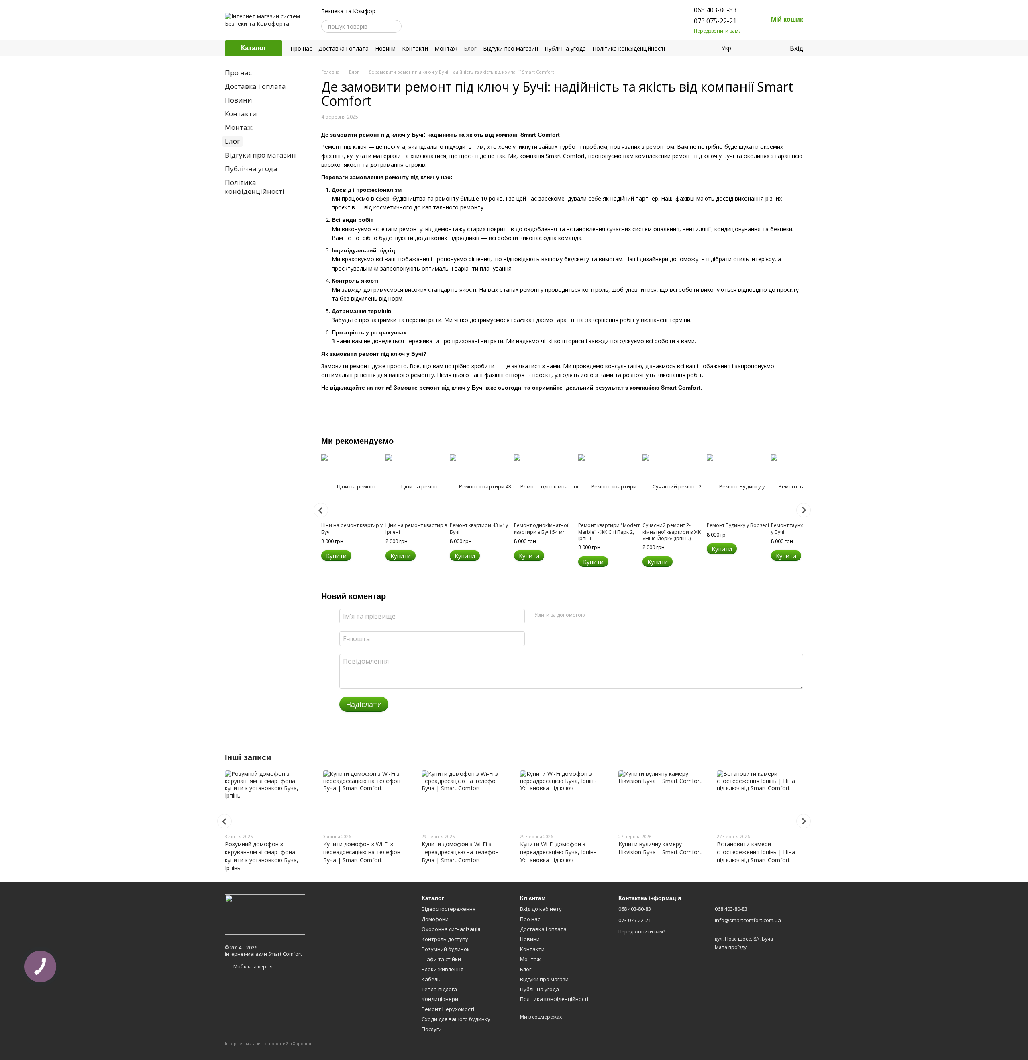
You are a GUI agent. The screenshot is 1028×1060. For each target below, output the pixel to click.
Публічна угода (565, 48)
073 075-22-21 (715, 20)
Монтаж (445, 48)
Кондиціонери (440, 999)
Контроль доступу (445, 939)
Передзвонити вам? (717, 31)
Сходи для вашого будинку (456, 1019)
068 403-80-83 (715, 10)
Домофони (435, 919)
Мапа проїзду (731, 947)
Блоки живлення (442, 969)
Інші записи (248, 757)
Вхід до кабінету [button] (541, 908)
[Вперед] (803, 510)
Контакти (415, 48)
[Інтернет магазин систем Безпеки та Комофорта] (265, 913)
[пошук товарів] (395, 26)
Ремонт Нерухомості (448, 1009)
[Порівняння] (751, 48)
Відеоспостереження (448, 908)
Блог (470, 48)
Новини (385, 48)
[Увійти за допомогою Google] (607, 615)
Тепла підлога (439, 989)
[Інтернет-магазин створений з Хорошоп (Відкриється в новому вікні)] (269, 1050)
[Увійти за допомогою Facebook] (594, 615)
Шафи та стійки (441, 959)
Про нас (301, 48)
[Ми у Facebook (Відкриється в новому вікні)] (413, 26)
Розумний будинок (446, 949)
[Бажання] (767, 48)
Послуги (432, 1029)
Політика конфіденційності (628, 48)
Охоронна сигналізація (451, 929)
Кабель (431, 979)
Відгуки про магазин (510, 48)
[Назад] (321, 510)
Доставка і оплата (343, 48)
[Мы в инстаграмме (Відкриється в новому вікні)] (422, 26)
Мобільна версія (252, 966)
